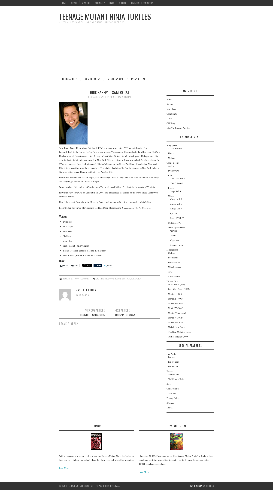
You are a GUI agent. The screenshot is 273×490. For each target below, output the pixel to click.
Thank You (171, 393)
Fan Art (171, 356)
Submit (74, 3)
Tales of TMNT (177, 218)
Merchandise (116, 79)
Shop (169, 383)
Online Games (173, 388)
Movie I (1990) (175, 293)
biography (109, 278)
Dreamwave (173, 170)
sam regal (126, 278)
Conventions (173, 374)
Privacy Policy (173, 398)
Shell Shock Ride (176, 379)
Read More (64, 467)
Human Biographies (81, 278)
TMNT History (175, 148)
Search (170, 407)
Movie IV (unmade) (177, 312)
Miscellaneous (174, 267)
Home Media (174, 262)
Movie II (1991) (175, 298)
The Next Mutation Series (179, 331)
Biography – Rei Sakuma (125, 314)
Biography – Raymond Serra (92, 314)
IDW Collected (176, 183)
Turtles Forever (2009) (178, 336)
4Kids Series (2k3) (176, 284)
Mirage (171, 195)
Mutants (171, 157)
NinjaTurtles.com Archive (142, 3)
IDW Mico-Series (177, 178)
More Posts (82, 295)
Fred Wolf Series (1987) (179, 289)
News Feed (86, 3)
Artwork (173, 230)
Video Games (174, 276)
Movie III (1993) (175, 303)
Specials (173, 213)
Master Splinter (107, 96)
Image (171, 188)
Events (170, 371)
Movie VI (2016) (175, 322)
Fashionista (196, 485)
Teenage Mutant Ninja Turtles (105, 16)
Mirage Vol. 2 (176, 203)
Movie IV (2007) (175, 308)
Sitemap (170, 402)
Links (111, 3)
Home (64, 3)
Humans (171, 153)
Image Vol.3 (175, 191)
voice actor (136, 278)
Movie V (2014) (175, 317)
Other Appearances (176, 227)
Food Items (173, 257)
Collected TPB (174, 222)
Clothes (171, 252)
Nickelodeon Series (176, 327)
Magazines (174, 240)
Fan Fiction (173, 366)
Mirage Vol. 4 (176, 208)
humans (118, 278)
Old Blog (122, 3)
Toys (170, 271)
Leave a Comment (124, 96)
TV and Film (138, 79)
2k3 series (100, 278)
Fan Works (171, 353)
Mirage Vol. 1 (176, 199)
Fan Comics (173, 361)
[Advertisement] (136, 51)
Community (100, 3)
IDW (170, 175)
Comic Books (92, 79)
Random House (176, 244)
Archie (171, 165)
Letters (173, 235)
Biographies (69, 79)
